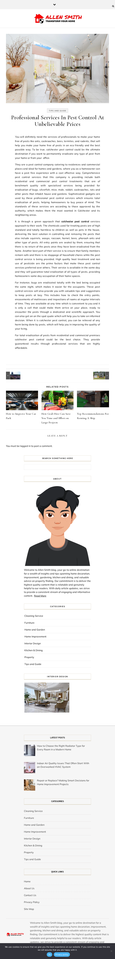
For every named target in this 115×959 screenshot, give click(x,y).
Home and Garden (34, 629)
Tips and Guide (57, 111)
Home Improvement (35, 636)
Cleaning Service (33, 615)
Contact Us (30, 895)
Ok (49, 954)
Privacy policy (61, 954)
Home (27, 881)
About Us (29, 888)
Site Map (29, 908)
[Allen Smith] (58, 19)
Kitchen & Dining (33, 650)
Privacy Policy (32, 902)
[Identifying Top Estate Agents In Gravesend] (102, 375)
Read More (40, 595)
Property (29, 657)
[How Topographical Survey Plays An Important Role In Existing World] (12, 375)
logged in (25, 445)
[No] (111, 951)
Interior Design (32, 643)
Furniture (29, 622)
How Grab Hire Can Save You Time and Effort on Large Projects (56, 418)
